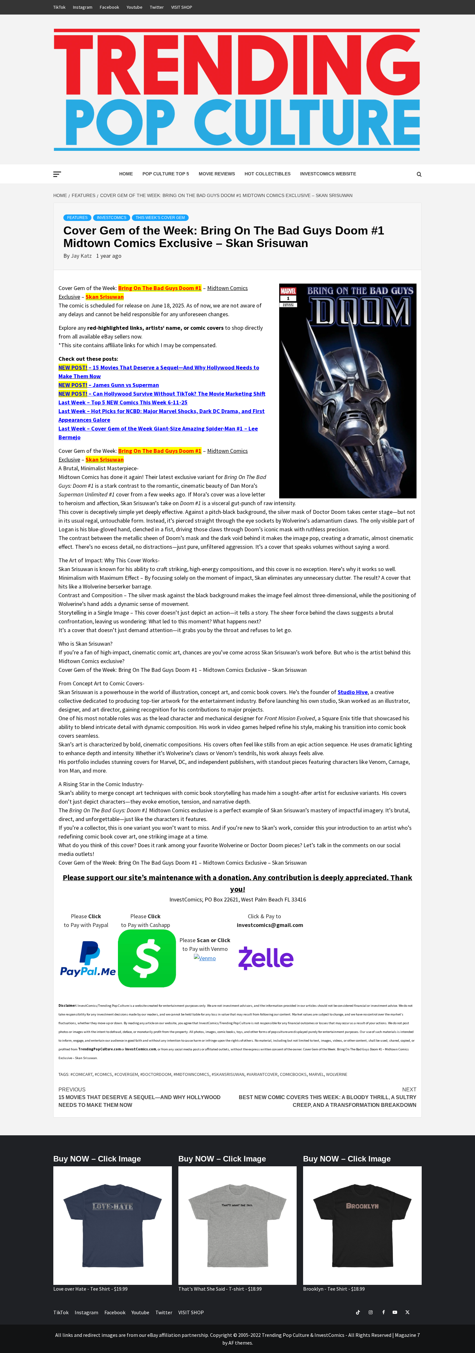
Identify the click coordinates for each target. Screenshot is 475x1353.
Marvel (316, 1074)
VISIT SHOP (181, 7)
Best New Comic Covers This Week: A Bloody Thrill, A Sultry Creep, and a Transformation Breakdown (328, 1097)
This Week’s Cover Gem (160, 217)
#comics (103, 1074)
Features (77, 217)
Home (126, 173)
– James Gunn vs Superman (108, 385)
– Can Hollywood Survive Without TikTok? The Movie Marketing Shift (161, 393)
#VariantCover (262, 1074)
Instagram (82, 7)
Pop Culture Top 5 (165, 173)
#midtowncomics (191, 1074)
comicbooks (293, 1074)
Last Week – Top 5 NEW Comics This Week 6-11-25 (123, 402)
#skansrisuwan (228, 1074)
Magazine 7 (407, 1335)
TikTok (59, 7)
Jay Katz (82, 255)
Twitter (157, 7)
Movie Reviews (217, 173)
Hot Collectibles (267, 173)
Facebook (109, 7)
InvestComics (111, 217)
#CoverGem (126, 1074)
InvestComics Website (328, 173)
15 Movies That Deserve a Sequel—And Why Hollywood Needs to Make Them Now (139, 1097)
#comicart (81, 1074)
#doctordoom (155, 1074)
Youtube (134, 7)
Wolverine (336, 1074)
